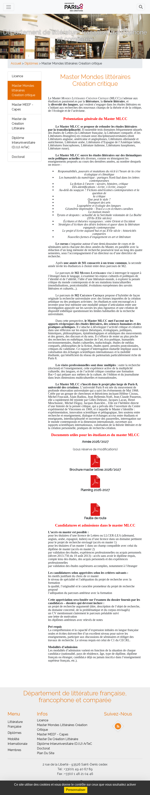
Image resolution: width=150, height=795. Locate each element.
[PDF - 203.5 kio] (95, 509)
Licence (17, 76)
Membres (14, 750)
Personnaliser (75, 789)
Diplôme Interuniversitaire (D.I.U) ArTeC (23, 142)
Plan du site (45, 753)
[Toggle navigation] (8, 7)
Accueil (16, 63)
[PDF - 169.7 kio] (95, 481)
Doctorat (18, 157)
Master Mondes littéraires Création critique (23, 90)
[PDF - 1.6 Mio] (95, 461)
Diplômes (31, 63)
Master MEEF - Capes (22, 107)
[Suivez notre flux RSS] (118, 726)
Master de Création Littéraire (19, 123)
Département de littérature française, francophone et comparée (75, 36)
